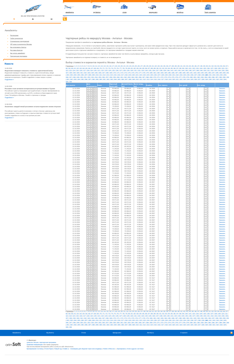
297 (89, 79)
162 (85, 73)
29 (147, 66)
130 (131, 70)
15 (107, 66)
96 (174, 68)
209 (93, 75)
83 (137, 68)
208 (89, 75)
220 (133, 75)
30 (150, 66)
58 (66, 68)
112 (67, 70)
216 (119, 75)
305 (119, 79)
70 (100, 68)
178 (143, 73)
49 (204, 66)
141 (172, 70)
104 (201, 68)
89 (154, 68)
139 (164, 70)
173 (125, 73)
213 (108, 75)
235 (188, 75)
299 (97, 79)
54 (218, 66)
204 (75, 75)
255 (100, 77)
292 (71, 79)
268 (147, 77)
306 (122, 79)
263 (129, 77)
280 (191, 77)
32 (156, 66)
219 (130, 75)
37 (170, 66)
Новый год (57, 349)
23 (130, 66)
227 (159, 75)
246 (67, 77)
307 (126, 79)
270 (154, 77)
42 (184, 66)
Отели (83, 332)
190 (187, 73)
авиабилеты (70, 12)
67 (92, 68)
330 (210, 79)
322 (181, 79)
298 (93, 79)
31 (153, 66)
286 (213, 77)
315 (155, 79)
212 (104, 75)
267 (143, 77)
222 (140, 75)
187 (176, 73)
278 (184, 77)
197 (213, 73)
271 (158, 77)
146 (190, 70)
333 (221, 79)
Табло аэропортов (16, 38)
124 (109, 70)
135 (150, 70)
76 (117, 68)
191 (191, 73)
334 (225, 79)
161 (81, 73)
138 (161, 70)
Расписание (14, 35)
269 (151, 77)
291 (67, 79)
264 (132, 77)
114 (74, 70)
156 (226, 70)
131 (135, 70)
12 (99, 66)
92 (163, 68)
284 (206, 77)
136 (153, 70)
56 (224, 66)
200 (224, 73)
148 (197, 70)
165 (96, 73)
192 (195, 73)
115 (77, 70)
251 (85, 77)
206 (82, 75)
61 (75, 68)
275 (173, 77)
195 (206, 73)
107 (212, 68)
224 (148, 75)
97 (177, 68)
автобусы (180, 12)
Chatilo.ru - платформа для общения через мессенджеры (82, 349)
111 (226, 68)
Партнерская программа (18, 56)
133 (142, 70)
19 (119, 66)
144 (183, 70)
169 (111, 73)
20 (121, 66)
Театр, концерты (210, 12)
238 (199, 75)
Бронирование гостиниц (35, 349)
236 (192, 75)
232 (177, 75)
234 (184, 75)
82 (135, 68)
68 (95, 68)
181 (154, 73)
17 (113, 66)
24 (133, 66)
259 (114, 77)
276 (176, 77)
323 (184, 79)
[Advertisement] (27, 142)
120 (95, 70)
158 (70, 73)
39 (175, 66)
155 (223, 70)
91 (160, 68)
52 (212, 66)
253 (92, 77)
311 (141, 79)
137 (157, 70)
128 (124, 70)
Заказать (222, 88)
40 (178, 66)
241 (210, 75)
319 (170, 79)
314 (151, 79)
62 (78, 68)
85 (143, 68)
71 (103, 68)
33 (158, 66)
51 (210, 66)
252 (89, 77)
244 (221, 75)
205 (78, 75)
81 (132, 68)
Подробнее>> (9, 79)
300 (100, 79)
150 (205, 70)
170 (114, 73)
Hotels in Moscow (109, 349)
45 (193, 66)
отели (124, 12)
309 (133, 79)
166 (100, 73)
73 (109, 68)
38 (173, 66)
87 (149, 68)
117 (84, 70)
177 (140, 73)
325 (192, 79)
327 (199, 79)
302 (108, 79)
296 (86, 79)
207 (86, 75)
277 (180, 77)
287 (217, 77)
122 (102, 70)
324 (188, 79)
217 (122, 75)
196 (209, 73)
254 (96, 77)
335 (67, 82)
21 (124, 66)
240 (206, 75)
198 (217, 73)
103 (197, 68)
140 (168, 70)
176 (136, 73)
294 (78, 79)
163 (89, 73)
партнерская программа (47, 342)
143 (179, 70)
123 (106, 70)
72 (106, 68)
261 (122, 77)
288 (220, 77)
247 (70, 77)
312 (144, 79)
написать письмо (33, 342)
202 (67, 75)
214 (111, 75)
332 (217, 79)
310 (137, 79)
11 (96, 66)
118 (88, 70)
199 (220, 73)
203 (71, 75)
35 (164, 66)
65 (86, 68)
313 (148, 79)
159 (74, 73)
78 (123, 68)
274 (169, 77)
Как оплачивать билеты (18, 47)
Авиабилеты (16, 332)
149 (201, 70)
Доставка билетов (16, 50)
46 (195, 66)
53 (215, 66)
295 (82, 79)
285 (209, 77)
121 (99, 70)
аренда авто (153, 12)
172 (122, 73)
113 (70, 70)
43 (187, 66)
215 (115, 75)
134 (146, 70)
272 (162, 77)
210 (97, 75)
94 (169, 68)
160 (78, 73)
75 (115, 68)
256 (103, 77)
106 (208, 68)
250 (81, 77)
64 (83, 68)
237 (195, 75)
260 (118, 77)
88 (152, 68)
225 (151, 75)
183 (162, 73)
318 (166, 79)
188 (180, 73)
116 (81, 70)
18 (116, 66)
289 (224, 77)
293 (75, 79)
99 (183, 68)
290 (228, 77)
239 (203, 75)
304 (115, 79)
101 (190, 68)
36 (167, 66)
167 (103, 73)
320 (173, 79)
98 (180, 68)
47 (198, 66)
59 (69, 68)
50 (207, 66)
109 (219, 68)
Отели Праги (48, 349)
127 (120, 70)
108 (215, 68)
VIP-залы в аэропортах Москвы (21, 44)
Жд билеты (50, 332)
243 (217, 75)
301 (104, 79)
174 (129, 73)
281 (195, 77)
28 (144, 66)
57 (227, 66)
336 (70, 82)
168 (107, 73)
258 (111, 77)
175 (132, 73)
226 (155, 75)
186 (173, 73)
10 (93, 66)
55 (221, 66)
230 (170, 75)
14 (104, 66)
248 (74, 77)
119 (91, 70)
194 (202, 73)
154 (219, 70)
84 (140, 68)
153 (215, 70)
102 (193, 68)
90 (157, 68)
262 (125, 77)
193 (198, 73)
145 (186, 70)
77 (120, 68)
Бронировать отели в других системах (130, 349)
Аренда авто (117, 332)
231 (173, 75)
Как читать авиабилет (17, 53)
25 (136, 66)
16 (110, 66)
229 (166, 75)
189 (184, 73)
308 (130, 79)
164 (92, 73)
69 (98, 68)
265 (136, 77)
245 (225, 75)
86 (146, 68)
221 (137, 75)
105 (204, 68)
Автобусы (150, 332)
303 (111, 79)
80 (129, 68)
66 (89, 68)
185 (169, 73)
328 (203, 79)
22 (127, 66)
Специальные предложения (19, 41)
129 (128, 70)
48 (201, 66)
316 (159, 79)
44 (190, 66)
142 (175, 70)
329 (206, 79)
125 (113, 70)
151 (208, 70)
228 (162, 75)
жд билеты (96, 12)
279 (187, 77)
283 (202, 77)
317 (162, 79)
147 (194, 70)
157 (67, 73)
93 (166, 68)
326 (195, 79)
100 (186, 68)
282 (198, 77)
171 (118, 73)
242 (214, 75)
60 (72, 68)
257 (107, 77)
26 (138, 66)
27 (141, 66)
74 (112, 68)
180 (151, 73)
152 (212, 70)
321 (177, 79)
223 (144, 75)
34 (161, 66)
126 (117, 70)
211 (100, 75)
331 (214, 79)
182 (158, 73)
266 (140, 77)
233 (181, 75)
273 (165, 77)
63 (81, 68)
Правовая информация (35, 344)
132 (139, 70)
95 (172, 68)
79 (126, 68)
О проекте (183, 332)
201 (228, 73)
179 (147, 73)
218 (126, 75)
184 (165, 73)
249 (78, 77)
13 (102, 66)
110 (223, 68)
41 (181, 66)
